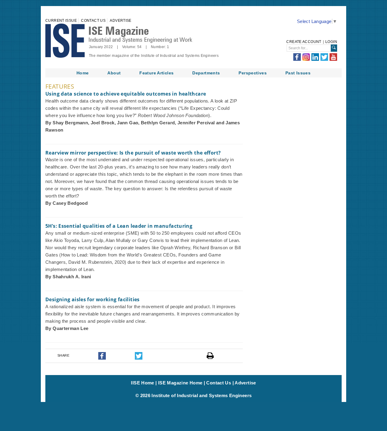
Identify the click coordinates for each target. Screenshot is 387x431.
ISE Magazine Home (180, 382)
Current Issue (61, 20)
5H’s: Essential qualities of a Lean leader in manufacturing (118, 226)
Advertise (120, 20)
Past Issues (298, 72)
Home (82, 72)
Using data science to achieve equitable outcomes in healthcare (125, 93)
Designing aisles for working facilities (92, 299)
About (114, 72)
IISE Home (142, 382)
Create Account (303, 42)
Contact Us (93, 20)
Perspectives (253, 72)
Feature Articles (156, 72)
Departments (206, 72)
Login (331, 42)
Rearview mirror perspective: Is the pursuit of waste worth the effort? (133, 152)
